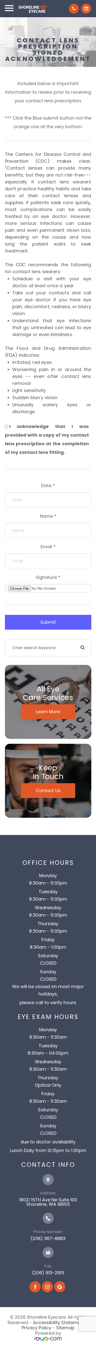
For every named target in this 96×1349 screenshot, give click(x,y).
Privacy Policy (36, 1328)
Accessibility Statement (59, 1322)
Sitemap (65, 1328)
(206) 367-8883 (48, 1238)
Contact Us (48, 790)
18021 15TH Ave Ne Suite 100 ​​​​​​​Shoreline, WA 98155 (48, 1202)
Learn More (48, 712)
